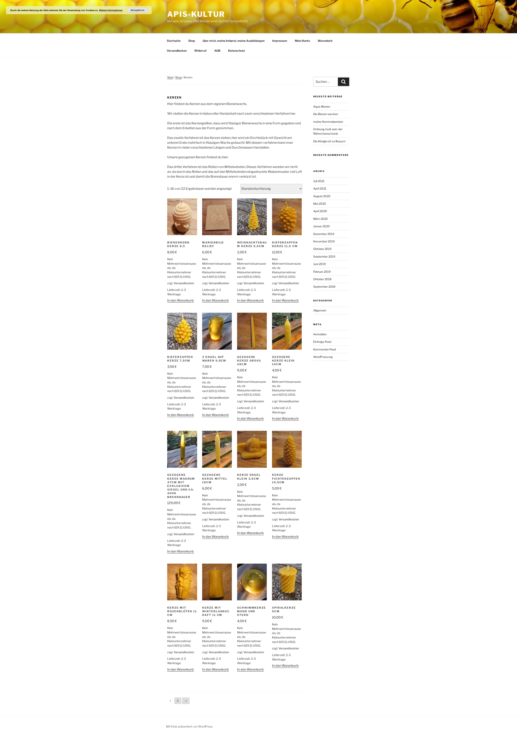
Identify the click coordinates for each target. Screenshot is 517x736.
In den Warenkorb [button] (180, 300)
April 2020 (320, 211)
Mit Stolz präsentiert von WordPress (189, 726)
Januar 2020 (321, 226)
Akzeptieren (137, 10)
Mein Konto (302, 40)
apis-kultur (196, 14)
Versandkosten (177, 50)
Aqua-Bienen (321, 106)
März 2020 (320, 218)
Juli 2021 (319, 181)
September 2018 (324, 286)
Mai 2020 (319, 203)
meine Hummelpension (328, 121)
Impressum (279, 40)
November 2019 (324, 241)
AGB (217, 50)
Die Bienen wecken (325, 114)
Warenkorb (325, 40)
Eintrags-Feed (322, 341)
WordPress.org (323, 357)
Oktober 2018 (322, 279)
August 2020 (321, 196)
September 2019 (324, 256)
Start (170, 77)
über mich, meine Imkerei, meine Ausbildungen (234, 40)
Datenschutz (236, 50)
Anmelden (320, 334)
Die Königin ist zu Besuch (329, 141)
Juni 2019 (319, 264)
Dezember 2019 (323, 234)
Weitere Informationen (111, 10)
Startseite (174, 40)
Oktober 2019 (322, 249)
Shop (191, 40)
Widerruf (200, 50)
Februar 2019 (322, 271)
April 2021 (319, 188)
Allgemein (319, 310)
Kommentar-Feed (324, 349)
